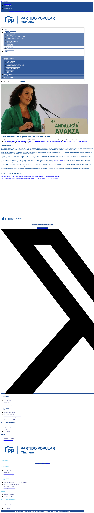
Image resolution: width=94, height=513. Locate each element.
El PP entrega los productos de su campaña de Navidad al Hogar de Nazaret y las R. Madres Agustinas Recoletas (30, 176)
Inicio (5, 56)
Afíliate (8, 75)
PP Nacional (9, 44)
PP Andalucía (10, 42)
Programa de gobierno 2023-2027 (15, 37)
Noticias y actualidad (9, 58)
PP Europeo (9, 73)
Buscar (2, 81)
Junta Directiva (10, 35)
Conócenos (8, 32)
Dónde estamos (9, 47)
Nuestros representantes (13, 39)
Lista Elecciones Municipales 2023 (15, 38)
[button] (42, 54)
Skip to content (5, 1)
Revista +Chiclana (8, 77)
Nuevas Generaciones (12, 41)
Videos (7, 51)
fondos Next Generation (59, 160)
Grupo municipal (10, 34)
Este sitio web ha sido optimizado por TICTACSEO (56, 511)
